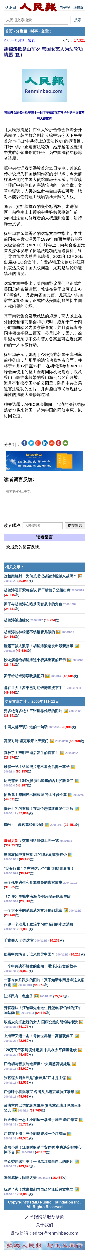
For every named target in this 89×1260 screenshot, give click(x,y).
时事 (34, 31)
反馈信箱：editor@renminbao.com (44, 1233)
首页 (9, 31)
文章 (45, 31)
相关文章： (14, 567)
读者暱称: (12, 525)
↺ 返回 (11, 7)
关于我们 (44, 1224)
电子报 (65, 7)
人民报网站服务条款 (44, 1216)
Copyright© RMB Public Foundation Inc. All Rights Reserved (44, 1204)
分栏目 (21, 31)
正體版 (78, 7)
